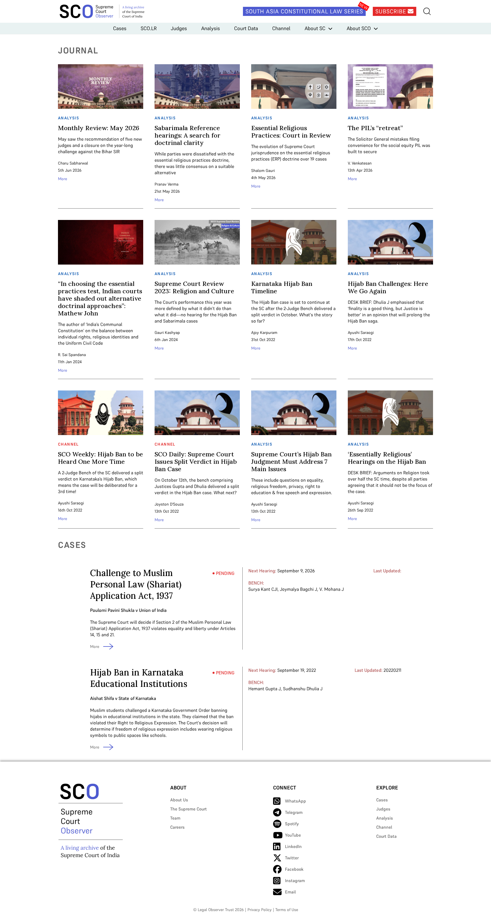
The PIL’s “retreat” (375, 128)
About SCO (359, 28)
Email (290, 892)
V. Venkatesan (360, 163)
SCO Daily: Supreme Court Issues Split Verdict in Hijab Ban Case (196, 461)
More (62, 178)
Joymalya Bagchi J (298, 589)
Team (175, 818)
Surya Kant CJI (263, 589)
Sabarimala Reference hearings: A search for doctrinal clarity (187, 135)
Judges (179, 28)
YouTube (293, 835)
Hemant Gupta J (264, 688)
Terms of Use (286, 910)
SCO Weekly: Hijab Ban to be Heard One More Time (100, 457)
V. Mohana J (331, 589)
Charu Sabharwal (73, 163)
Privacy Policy (259, 910)
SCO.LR (149, 28)
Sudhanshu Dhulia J (303, 688)
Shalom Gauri (263, 170)
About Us (179, 800)
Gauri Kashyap (167, 332)
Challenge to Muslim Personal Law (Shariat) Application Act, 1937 (135, 584)
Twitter (292, 857)
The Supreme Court (188, 809)
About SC (315, 28)
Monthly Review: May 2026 (98, 128)
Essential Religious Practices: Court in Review (291, 131)
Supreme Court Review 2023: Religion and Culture (194, 287)
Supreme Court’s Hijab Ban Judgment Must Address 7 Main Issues (291, 461)
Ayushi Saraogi (361, 332)
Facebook (294, 869)
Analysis (210, 28)
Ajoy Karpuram (264, 332)
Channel (281, 28)
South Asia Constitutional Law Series (304, 11)
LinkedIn (293, 846)
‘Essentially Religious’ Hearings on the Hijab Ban (387, 457)
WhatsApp (295, 801)
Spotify (292, 823)
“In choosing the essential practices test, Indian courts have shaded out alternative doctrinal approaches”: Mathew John (100, 298)
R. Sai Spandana (72, 354)
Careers (177, 827)
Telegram (294, 812)
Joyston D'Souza (169, 504)
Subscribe (391, 11)
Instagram (295, 880)
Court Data (246, 28)
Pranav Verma (166, 184)
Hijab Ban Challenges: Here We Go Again (388, 287)
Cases (119, 28)
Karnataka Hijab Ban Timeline (281, 287)
